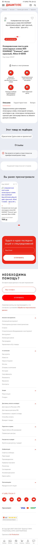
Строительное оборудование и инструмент (17, 331)
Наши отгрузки (7, 361)
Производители (7, 459)
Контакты (5, 384)
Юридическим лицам (9, 486)
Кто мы (4, 364)
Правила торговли (8, 463)
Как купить (6, 354)
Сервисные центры (8, 433)
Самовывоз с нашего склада (12, 413)
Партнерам (6, 456)
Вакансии (5, 381)
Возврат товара (7, 420)
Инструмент (6, 334)
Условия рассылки (8, 473)
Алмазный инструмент (10, 321)
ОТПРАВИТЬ (19, 258)
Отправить (19, 298)
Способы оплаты (8, 417)
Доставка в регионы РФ (10, 410)
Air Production (14, 534)
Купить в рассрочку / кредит (12, 443)
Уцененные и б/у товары (10, 344)
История (5, 371)
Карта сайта (6, 476)
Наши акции (6, 394)
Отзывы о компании (9, 367)
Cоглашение (6, 469)
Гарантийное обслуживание (11, 430)
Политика (5, 466)
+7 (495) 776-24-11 (29, 2)
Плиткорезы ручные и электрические (15, 324)
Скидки (4, 397)
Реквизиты (6, 377)
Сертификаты (7, 374)
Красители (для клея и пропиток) (17, 136)
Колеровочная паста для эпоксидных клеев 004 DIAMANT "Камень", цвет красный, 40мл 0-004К (9, 211)
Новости (5, 357)
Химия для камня (8, 338)
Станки (4, 328)
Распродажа (6, 341)
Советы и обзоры (8, 453)
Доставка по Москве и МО (11, 407)
